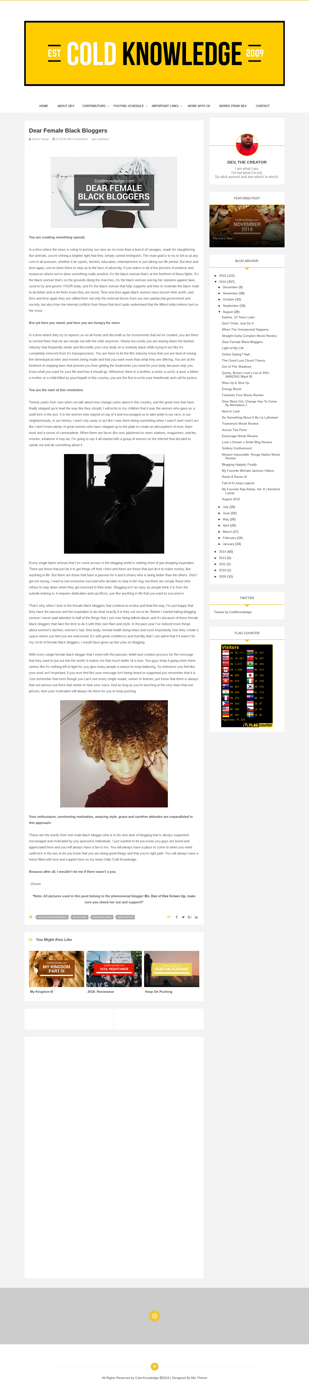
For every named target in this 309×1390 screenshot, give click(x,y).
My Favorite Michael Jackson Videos (248, 470)
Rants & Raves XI (234, 476)
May (226, 519)
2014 (222, 551)
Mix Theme (199, 1378)
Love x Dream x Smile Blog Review (247, 442)
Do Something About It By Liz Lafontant (250, 417)
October (228, 299)
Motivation (125, 917)
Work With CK (199, 106)
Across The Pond (234, 430)
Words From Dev (233, 106)
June (226, 513)
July (225, 507)
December (230, 287)
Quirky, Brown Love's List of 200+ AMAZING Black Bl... (246, 374)
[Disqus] (114, 1097)
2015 (222, 281)
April (226, 525)
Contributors (94, 106)
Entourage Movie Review (240, 436)
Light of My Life (233, 348)
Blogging (80, 917)
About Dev (65, 106)
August (228, 312)
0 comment (101, 139)
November (230, 293)
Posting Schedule (129, 106)
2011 (222, 564)
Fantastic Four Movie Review (243, 395)
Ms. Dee (151, 896)
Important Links (165, 106)
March (227, 531)
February (229, 538)
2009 (222, 576)
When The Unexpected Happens (245, 329)
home (43, 106)
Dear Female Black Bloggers (242, 342)
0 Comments (80, 139)
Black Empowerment (52, 917)
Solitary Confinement (237, 448)
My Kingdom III (41, 991)
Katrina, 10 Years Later (238, 317)
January (228, 544)
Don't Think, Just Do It (238, 323)
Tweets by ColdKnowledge (233, 612)
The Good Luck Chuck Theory (243, 360)
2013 (222, 558)
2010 (222, 570)
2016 (222, 275)
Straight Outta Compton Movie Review (249, 336)
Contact (263, 106)
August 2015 (231, 499)
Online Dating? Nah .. (237, 354)
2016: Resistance (101, 991)
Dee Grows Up (173, 896)
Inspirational (102, 917)
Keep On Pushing (158, 991)
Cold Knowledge (147, 1378)
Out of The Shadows (236, 366)
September (231, 305)
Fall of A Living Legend (238, 483)
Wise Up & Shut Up (235, 383)
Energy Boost (231, 389)
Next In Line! (231, 411)
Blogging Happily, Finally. (239, 464)
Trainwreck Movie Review (240, 423)
